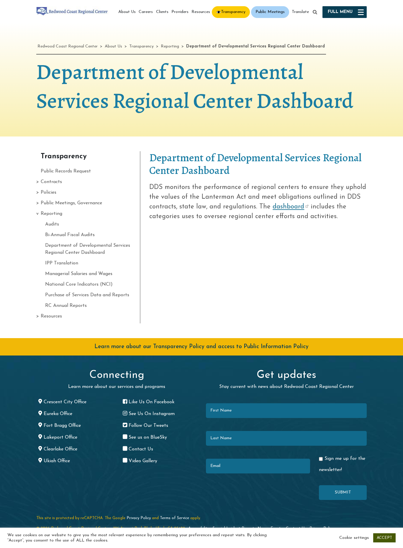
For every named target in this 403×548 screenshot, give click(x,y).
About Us (127, 12)
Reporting (51, 213)
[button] (315, 12)
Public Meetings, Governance (71, 203)
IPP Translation (61, 263)
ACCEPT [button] (384, 538)
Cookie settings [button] (354, 538)
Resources (200, 12)
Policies (48, 192)
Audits (52, 224)
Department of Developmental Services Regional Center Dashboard (87, 249)
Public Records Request (66, 171)
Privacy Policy (139, 518)
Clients (162, 12)
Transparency (233, 12)
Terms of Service (174, 518)
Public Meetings (270, 12)
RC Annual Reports (66, 305)
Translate (300, 12)
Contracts (51, 182)
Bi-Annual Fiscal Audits (70, 235)
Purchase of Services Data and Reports (87, 295)
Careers (146, 12)
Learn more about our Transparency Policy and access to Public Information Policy (201, 347)
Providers (180, 12)
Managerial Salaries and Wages (78, 273)
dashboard (288, 206)
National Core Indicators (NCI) (79, 284)
